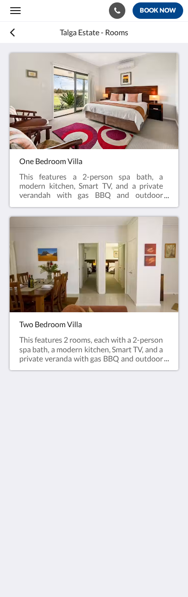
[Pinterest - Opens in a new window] (72, 525)
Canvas (63, 570)
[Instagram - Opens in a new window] (45, 525)
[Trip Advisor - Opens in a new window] (98, 525)
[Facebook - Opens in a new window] (19, 525)
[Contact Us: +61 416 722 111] (117, 10)
